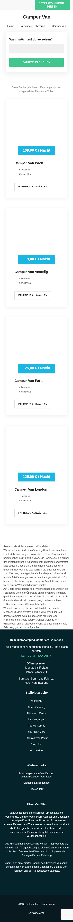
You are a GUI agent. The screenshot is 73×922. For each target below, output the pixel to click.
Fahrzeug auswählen (32, 186)
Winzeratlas (36, 750)
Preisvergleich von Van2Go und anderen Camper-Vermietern (36, 775)
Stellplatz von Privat (37, 737)
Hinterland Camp (36, 713)
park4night (36, 700)
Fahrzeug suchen (36, 62)
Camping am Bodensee (36, 782)
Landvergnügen (36, 719)
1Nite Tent (36, 744)
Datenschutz (33, 904)
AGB (21, 904)
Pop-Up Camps (36, 725)
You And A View (36, 731)
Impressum (48, 904)
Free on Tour (36, 788)
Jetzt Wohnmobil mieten (52, 5)
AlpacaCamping (36, 707)
